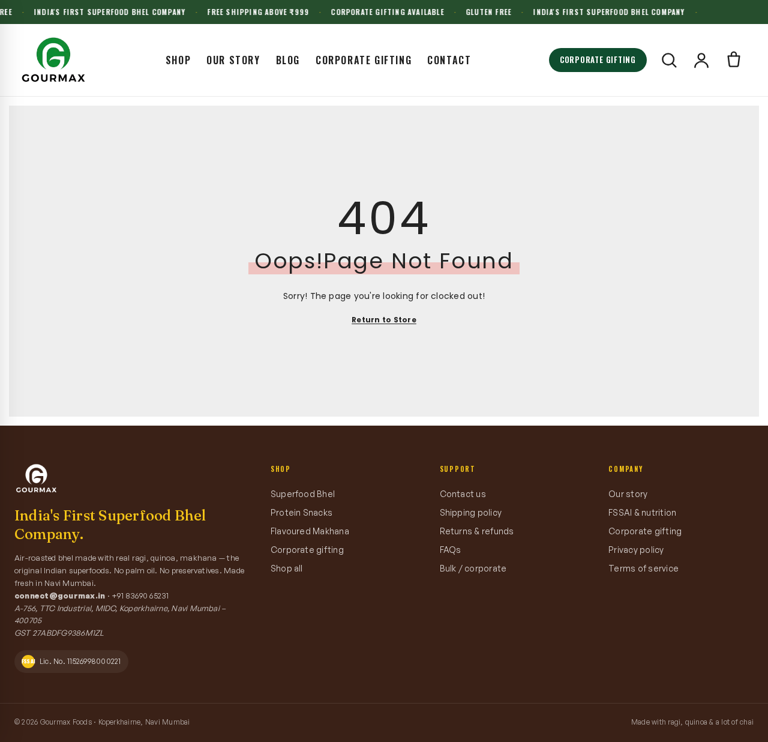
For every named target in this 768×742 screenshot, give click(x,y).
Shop (178, 60)
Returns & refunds (477, 531)
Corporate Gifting (364, 60)
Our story (627, 494)
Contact (449, 60)
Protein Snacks (301, 512)
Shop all (287, 568)
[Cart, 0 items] (734, 60)
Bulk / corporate (473, 568)
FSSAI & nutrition (642, 512)
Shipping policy (471, 512)
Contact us (463, 494)
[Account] (701, 60)
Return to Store (384, 320)
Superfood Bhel (303, 494)
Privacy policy (636, 549)
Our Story (233, 60)
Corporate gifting (307, 549)
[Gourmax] (53, 60)
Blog (288, 60)
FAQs (450, 549)
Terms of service (643, 568)
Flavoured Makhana (310, 531)
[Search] (669, 60)
